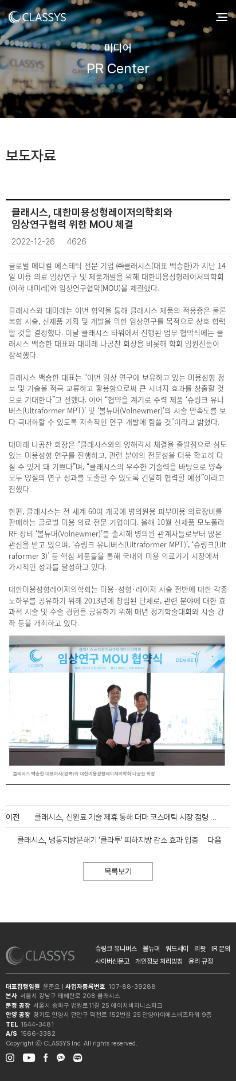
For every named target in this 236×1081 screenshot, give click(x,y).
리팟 (200, 948)
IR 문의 (220, 948)
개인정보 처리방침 (159, 961)
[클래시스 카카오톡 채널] (61, 1056)
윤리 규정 (200, 961)
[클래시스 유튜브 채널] (29, 1056)
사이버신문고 (112, 961)
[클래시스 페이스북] (46, 1056)
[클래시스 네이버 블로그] (77, 1056)
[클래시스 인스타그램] (10, 1056)
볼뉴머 (151, 948)
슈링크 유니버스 (116, 948)
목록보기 (118, 871)
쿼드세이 (177, 948)
